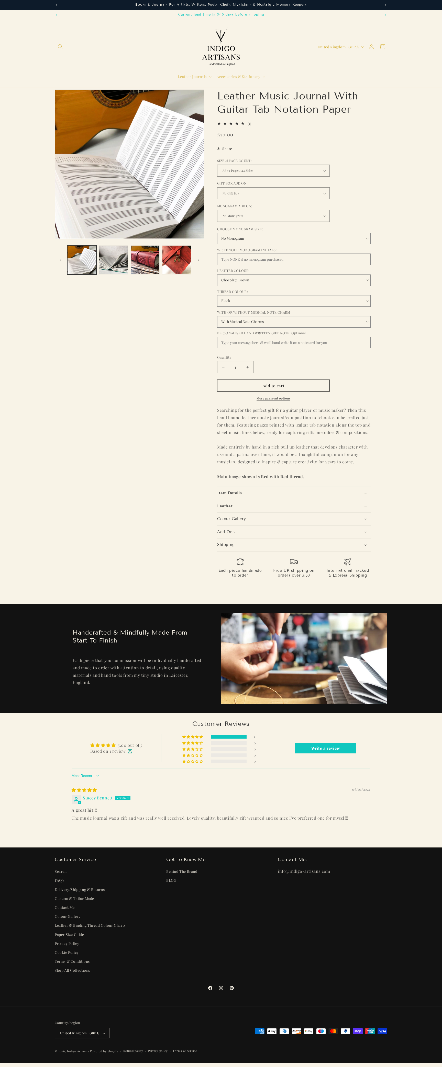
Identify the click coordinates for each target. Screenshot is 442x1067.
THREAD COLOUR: (232, 291)
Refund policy (133, 1051)
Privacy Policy (67, 943)
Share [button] (227, 148)
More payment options (273, 398)
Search (61, 871)
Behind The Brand (181, 871)
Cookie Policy (67, 952)
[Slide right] (198, 260)
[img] (84, 790)
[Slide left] (60, 260)
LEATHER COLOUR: (233, 271)
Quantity (224, 357)
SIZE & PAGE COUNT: (234, 160)
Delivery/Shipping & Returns (80, 889)
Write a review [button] (325, 748)
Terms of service (185, 1051)
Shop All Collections (72, 970)
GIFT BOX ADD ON (231, 183)
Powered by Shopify (104, 1051)
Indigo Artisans (78, 1051)
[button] (60, 46)
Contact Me (65, 907)
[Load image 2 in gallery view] (113, 259)
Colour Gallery (67, 916)
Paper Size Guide (69, 934)
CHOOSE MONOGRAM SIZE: (240, 229)
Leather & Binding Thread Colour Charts (90, 925)
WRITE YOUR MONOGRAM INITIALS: (247, 250)
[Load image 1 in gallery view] (81, 259)
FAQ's (59, 880)
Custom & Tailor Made (74, 898)
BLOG (171, 880)
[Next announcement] (385, 5)
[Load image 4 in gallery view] (176, 259)
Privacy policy (158, 1051)
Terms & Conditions (72, 961)
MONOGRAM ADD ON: (234, 206)
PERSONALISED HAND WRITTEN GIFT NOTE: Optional (261, 333)
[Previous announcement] (56, 5)
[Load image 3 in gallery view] (145, 259)
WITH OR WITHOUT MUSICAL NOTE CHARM (253, 312)
